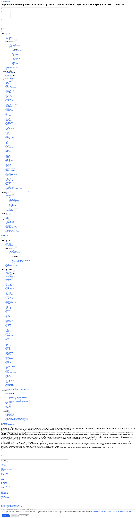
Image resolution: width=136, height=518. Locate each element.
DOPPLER (8, 94)
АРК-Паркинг (9, 160)
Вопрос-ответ (9, 38)
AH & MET (9, 81)
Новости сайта (9, 72)
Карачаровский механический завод (14, 200)
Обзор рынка (9, 75)
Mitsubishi (8, 126)
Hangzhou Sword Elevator (12, 104)
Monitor (8, 127)
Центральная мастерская (12, 189)
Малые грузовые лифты (17, 261)
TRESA (8, 150)
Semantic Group (10, 137)
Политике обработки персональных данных (75, 512)
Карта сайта (9, 37)
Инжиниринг (9, 210)
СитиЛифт (8, 178)
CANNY (8, 89)
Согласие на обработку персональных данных (11, 229)
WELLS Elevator (10, 154)
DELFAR (8, 92)
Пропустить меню (5, 28)
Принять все (6, 515)
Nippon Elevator (10, 128)
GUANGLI (9, 103)
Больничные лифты (15, 55)
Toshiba (8, 149)
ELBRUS (8, 95)
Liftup (7, 119)
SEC (7, 136)
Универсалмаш (9, 186)
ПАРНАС (8, 173)
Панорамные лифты (15, 64)
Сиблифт (8, 177)
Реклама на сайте (10, 223)
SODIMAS (8, 143)
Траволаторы (12, 46)
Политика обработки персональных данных (11, 227)
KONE (7, 117)
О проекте (8, 36)
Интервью (8, 74)
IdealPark (8, 112)
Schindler (8, 135)
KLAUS (8, 114)
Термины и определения (12, 67)
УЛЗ (7, 184)
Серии (7, 66)
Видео (7, 217)
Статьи (8, 77)
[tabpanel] (68, 427)
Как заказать (9, 193)
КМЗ (7, 166)
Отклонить (14, 515)
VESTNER (8, 151)
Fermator (8, 97)
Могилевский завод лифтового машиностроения (14, 204)
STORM (8, 145)
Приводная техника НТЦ (12, 174)
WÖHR (8, 155)
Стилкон (8, 179)
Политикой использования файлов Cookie (102, 511)
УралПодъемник (10, 187)
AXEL (7, 82)
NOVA (7, 129)
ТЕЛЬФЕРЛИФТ (10, 182)
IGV (7, 113)
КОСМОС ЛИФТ (10, 168)
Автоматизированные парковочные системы (17, 52)
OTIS (7, 133)
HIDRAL (8, 105)
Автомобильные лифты (14, 45)
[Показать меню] (1, 29)
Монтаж (8, 68)
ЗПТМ (7, 163)
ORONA (8, 132)
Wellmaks (8, 152)
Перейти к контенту (5, 1)
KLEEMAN (9, 115)
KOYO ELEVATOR (14, 201)
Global (7, 101)
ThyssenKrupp (9, 147)
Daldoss (8, 91)
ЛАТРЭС (8, 169)
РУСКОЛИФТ (9, 175)
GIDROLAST (9, 100)
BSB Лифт (8, 86)
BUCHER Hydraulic (11, 87)
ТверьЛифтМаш (10, 180)
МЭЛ (7, 172)
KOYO (8, 118)
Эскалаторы (12, 48)
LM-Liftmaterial (9, 122)
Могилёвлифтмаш (10, 170)
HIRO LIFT (9, 106)
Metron (7, 124)
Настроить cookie (24, 515)
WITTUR (8, 157)
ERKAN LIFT (9, 96)
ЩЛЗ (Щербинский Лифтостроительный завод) (17, 191)
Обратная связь (10, 221)
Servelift (8, 138)
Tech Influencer (4, 423)
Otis (10, 196)
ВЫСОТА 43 (9, 161)
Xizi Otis (8, 159)
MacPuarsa (8, 123)
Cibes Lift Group (10, 90)
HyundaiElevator (10, 110)
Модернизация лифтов (11, 212)
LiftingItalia (8, 120)
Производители (7, 79)
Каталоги (8, 214)
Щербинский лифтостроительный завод (14, 208)
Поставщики (9, 195)
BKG (7, 83)
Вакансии (8, 225)
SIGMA (8, 140)
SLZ (7, 142)
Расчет (7, 69)
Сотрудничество (10, 222)
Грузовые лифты (13, 44)
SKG (7, 141)
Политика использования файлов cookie (12, 232)
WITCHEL (8, 156)
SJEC (7, 146)
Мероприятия (9, 78)
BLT (7, 85)
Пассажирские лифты (14, 42)
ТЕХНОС (8, 183)
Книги (7, 218)
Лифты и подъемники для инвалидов (16, 58)
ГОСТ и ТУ (9, 216)
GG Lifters (8, 99)
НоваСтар (8, 165)
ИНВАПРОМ (9, 164)
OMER (8, 131)
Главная (8, 34)
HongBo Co (9, 109)
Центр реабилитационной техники (14, 188)
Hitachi (7, 108)
